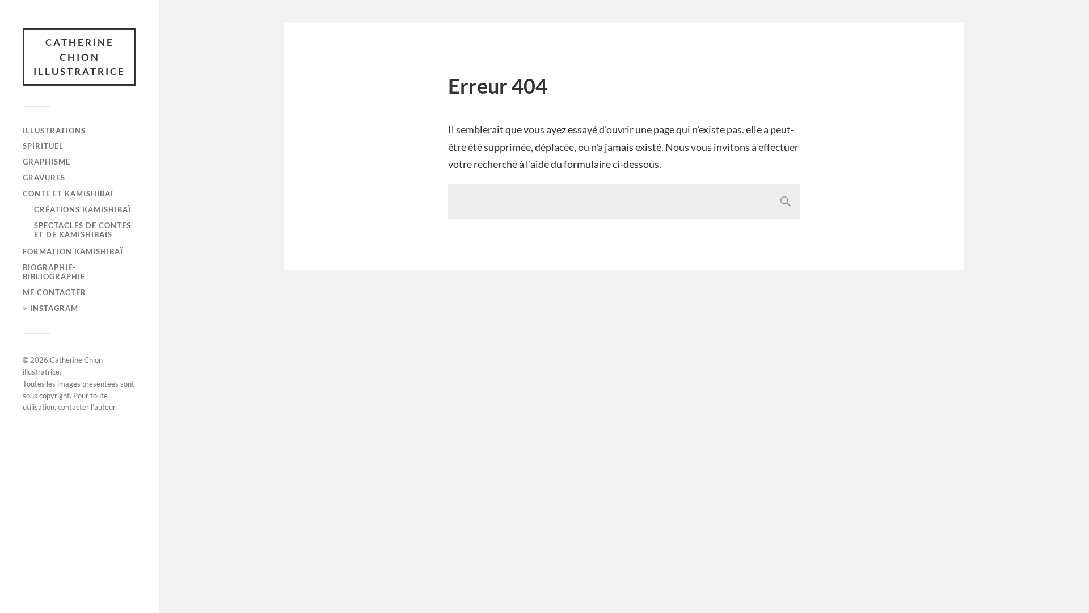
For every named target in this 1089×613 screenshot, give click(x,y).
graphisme (46, 161)
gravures (44, 177)
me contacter (54, 292)
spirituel (43, 145)
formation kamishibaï (73, 251)
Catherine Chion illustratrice (79, 56)
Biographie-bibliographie (54, 272)
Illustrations (54, 130)
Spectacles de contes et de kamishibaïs (82, 230)
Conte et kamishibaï (68, 193)
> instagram (50, 308)
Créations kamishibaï (82, 209)
